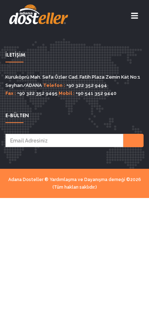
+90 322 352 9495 (37, 93)
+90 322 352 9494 (86, 85)
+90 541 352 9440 (95, 93)
